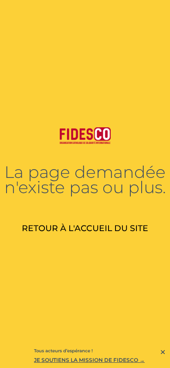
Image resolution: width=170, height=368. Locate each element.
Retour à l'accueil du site (85, 228)
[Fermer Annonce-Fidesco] (163, 352)
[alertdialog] (85, 356)
